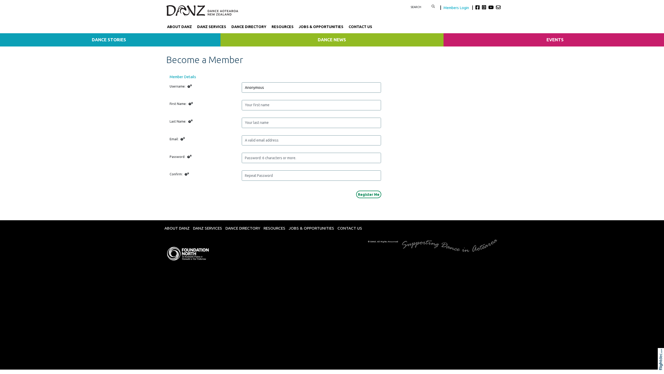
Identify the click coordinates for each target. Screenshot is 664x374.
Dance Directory (248, 27)
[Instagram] (484, 7)
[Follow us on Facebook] (478, 7)
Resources (283, 27)
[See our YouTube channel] (491, 7)
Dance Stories (109, 39)
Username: (178, 86)
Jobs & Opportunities (321, 27)
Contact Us (360, 27)
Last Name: (178, 121)
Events (555, 39)
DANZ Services (211, 27)
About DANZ (179, 27)
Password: (178, 156)
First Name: (178, 103)
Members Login (457, 7)
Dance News (332, 39)
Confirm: (176, 174)
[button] (662, 367)
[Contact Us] (498, 7)
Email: (174, 139)
